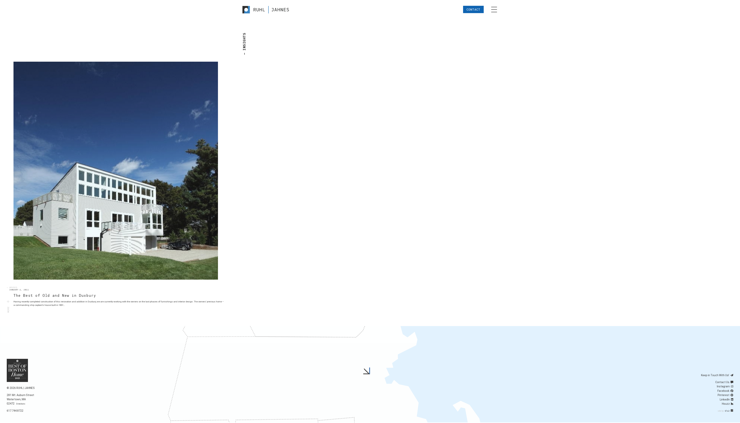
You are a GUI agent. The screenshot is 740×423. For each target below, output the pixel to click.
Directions (20, 404)
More (8, 308)
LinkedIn (725, 399)
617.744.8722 (15, 410)
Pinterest (724, 395)
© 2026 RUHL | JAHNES (21, 387)
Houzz (726, 403)
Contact (473, 9)
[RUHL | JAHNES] (269, 9)
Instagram (724, 386)
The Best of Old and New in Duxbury (54, 296)
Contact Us (723, 382)
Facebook (724, 390)
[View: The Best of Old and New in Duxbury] (116, 171)
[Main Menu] (494, 10)
